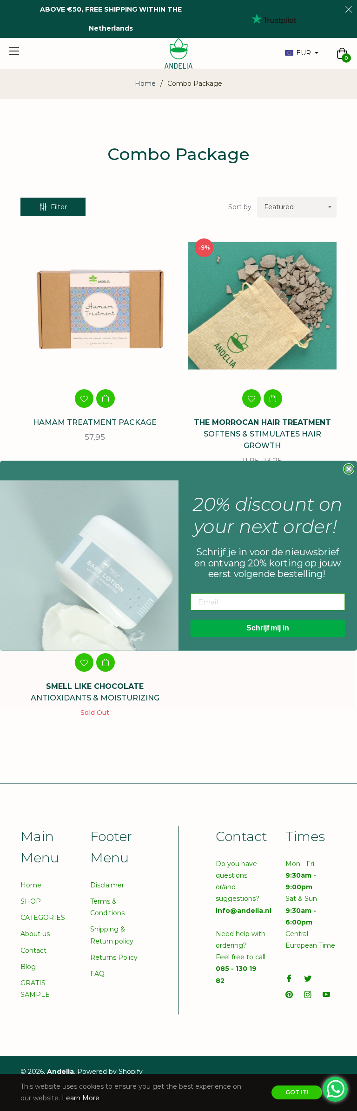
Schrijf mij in (267, 628)
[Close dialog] (348, 469)
